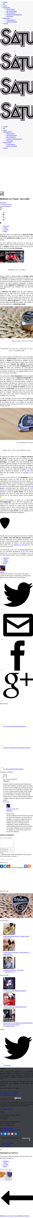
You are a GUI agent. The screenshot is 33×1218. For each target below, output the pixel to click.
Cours (5, 6)
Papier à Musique (11, 22)
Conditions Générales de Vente (11, 1130)
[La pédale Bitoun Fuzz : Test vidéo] (9, 968)
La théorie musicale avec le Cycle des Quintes (16, 748)
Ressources (6, 18)
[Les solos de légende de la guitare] (14, 767)
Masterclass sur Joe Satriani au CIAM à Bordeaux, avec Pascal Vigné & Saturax (18, 1024)
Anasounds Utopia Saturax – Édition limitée (16, 936)
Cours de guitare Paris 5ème (8, 1095)
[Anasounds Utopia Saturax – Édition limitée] (9, 934)
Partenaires (6, 7)
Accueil (5, 2)
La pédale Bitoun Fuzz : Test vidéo (13, 970)
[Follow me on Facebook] (18, 670)
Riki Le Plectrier (11, 13)
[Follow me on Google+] (18, 700)
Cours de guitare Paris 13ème (9, 1093)
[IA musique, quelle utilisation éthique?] (14, 724)
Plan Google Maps (7, 1128)
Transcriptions (10, 20)
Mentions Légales (8, 1143)
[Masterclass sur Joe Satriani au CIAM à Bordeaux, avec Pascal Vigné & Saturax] (9, 1021)
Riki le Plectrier (6, 206)
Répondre (6, 781)
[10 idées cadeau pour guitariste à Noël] (9, 1005)
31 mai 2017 (8, 204)
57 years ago (7, 1065)
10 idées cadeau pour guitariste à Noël (14, 1007)
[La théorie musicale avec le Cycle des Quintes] (14, 746)
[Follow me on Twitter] (18, 609)
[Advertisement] (12, 880)
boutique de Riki (24, 549)
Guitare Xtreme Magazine (14, 15)
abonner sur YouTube (20, 545)
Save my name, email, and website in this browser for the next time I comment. (15, 855)
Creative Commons (7, 1109)
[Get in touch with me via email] (18, 640)
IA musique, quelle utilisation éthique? (14, 726)
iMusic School (10, 9)
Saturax (4, 203)
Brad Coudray (26, 1138)
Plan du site (6, 1145)
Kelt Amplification (11, 11)
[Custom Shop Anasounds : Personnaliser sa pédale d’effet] (9, 950)
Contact (5, 23)
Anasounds (9, 16)
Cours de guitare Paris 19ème (9, 1091)
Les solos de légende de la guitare (13, 769)
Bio (4, 4)
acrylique (26, 472)
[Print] (0, 223)
